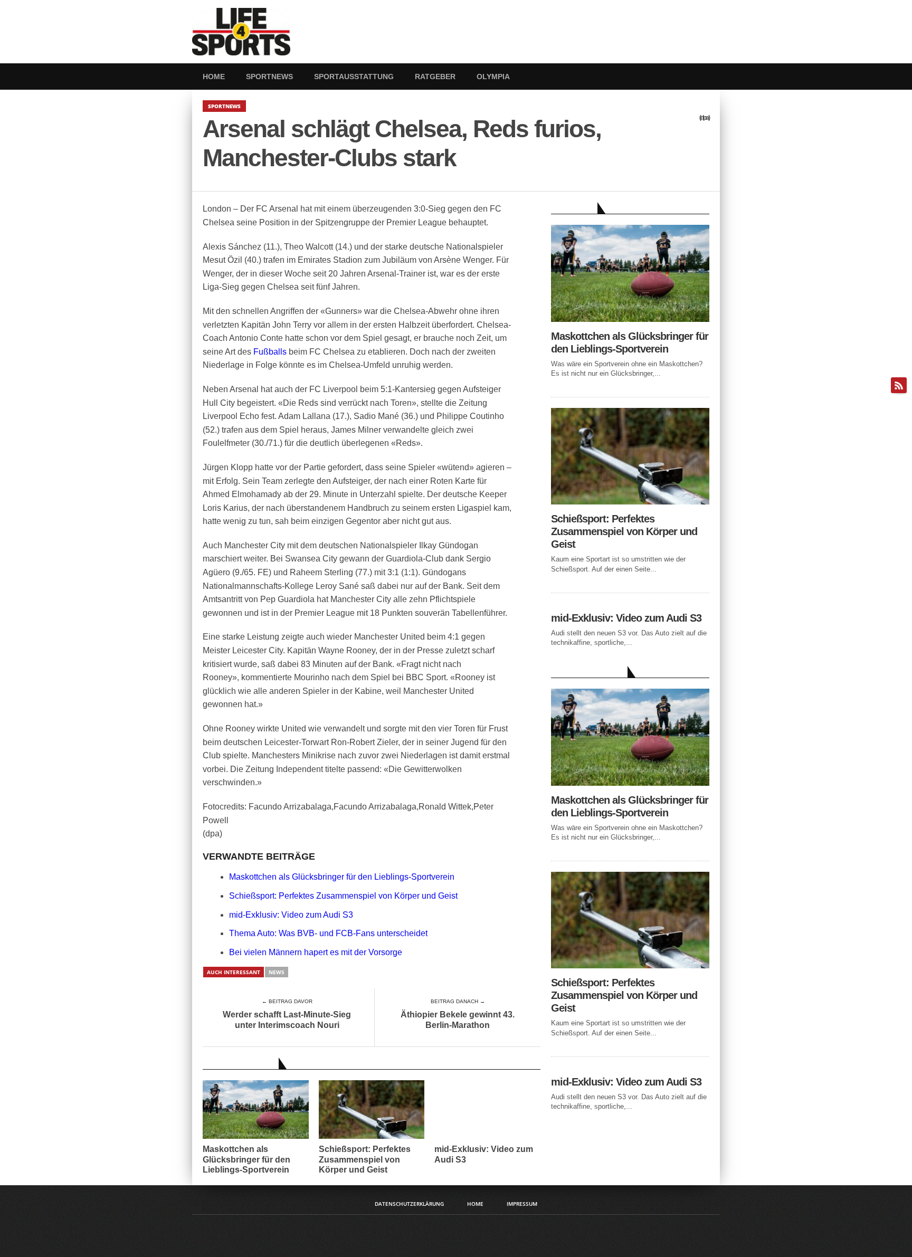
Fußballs (270, 351)
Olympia (493, 76)
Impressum (522, 1203)
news (276, 972)
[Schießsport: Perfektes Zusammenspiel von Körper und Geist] (630, 501)
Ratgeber (435, 76)
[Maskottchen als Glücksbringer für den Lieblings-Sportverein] (630, 319)
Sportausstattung (354, 76)
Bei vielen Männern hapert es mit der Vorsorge (315, 952)
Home (214, 76)
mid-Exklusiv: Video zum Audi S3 (291, 914)
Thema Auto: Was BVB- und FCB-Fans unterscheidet (328, 933)
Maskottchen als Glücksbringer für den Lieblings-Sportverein (341, 876)
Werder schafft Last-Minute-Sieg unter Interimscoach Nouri (287, 1019)
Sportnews (269, 76)
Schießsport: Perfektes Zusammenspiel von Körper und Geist (343, 895)
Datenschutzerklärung (409, 1203)
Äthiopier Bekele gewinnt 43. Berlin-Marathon (458, 1019)
